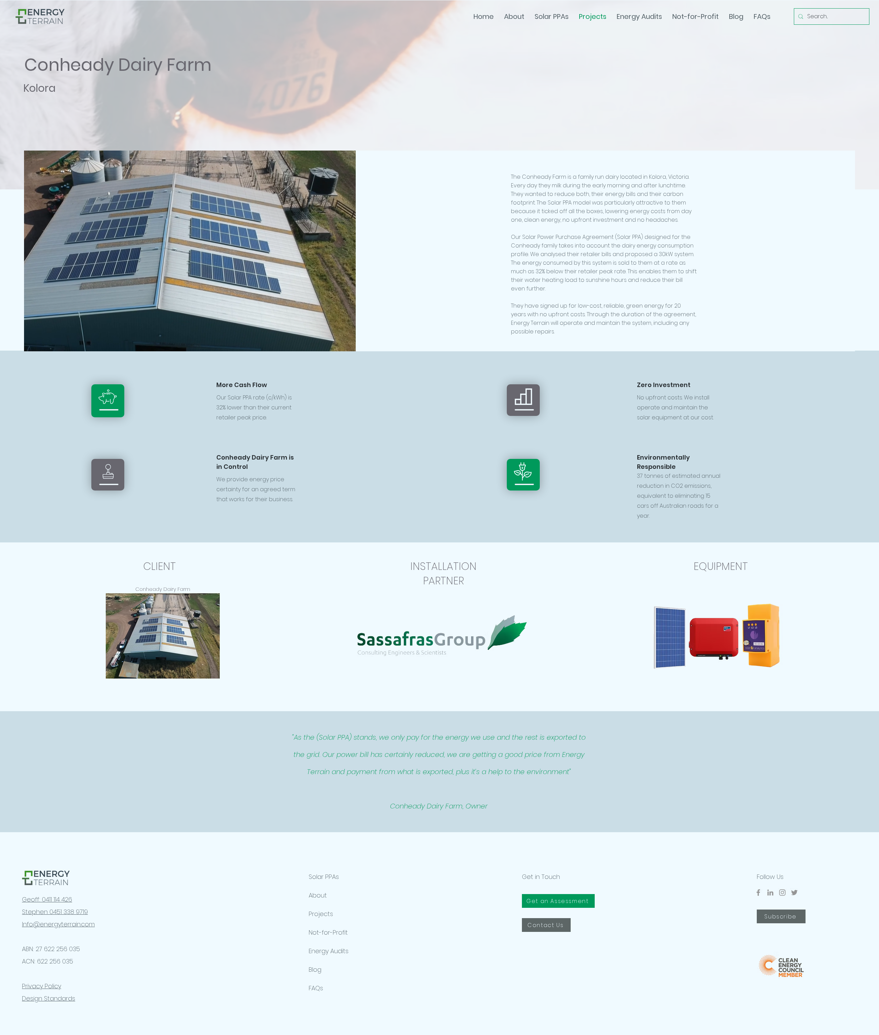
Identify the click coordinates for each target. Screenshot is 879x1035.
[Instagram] (782, 892)
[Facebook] (758, 892)
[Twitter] (794, 892)
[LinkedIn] (770, 892)
